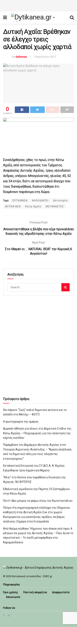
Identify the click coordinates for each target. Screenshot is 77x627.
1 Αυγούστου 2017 (44, 56)
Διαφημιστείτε (61, 592)
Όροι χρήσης (10, 592)
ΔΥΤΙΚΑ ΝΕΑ (13, 206)
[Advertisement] (38, 5)
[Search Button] (65, 287)
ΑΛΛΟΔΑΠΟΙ (40, 200)
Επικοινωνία (13, 597)
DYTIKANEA (20, 200)
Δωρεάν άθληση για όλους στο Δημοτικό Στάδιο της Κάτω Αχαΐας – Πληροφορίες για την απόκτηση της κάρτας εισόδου (37, 433)
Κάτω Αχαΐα (33, 206)
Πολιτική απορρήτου (35, 592)
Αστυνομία (60, 200)
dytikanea (21, 56)
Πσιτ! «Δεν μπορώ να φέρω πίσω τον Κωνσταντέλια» (38, 500)
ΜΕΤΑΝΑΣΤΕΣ (55, 206)
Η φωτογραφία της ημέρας (21, 421)
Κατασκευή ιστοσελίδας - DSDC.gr (32, 576)
